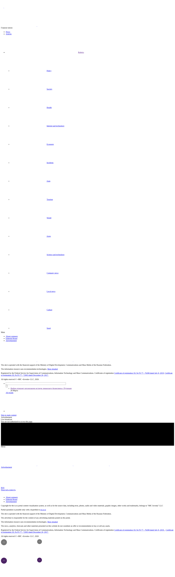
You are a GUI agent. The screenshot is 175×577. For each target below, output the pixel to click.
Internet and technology (55, 126)
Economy (50, 144)
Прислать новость (8, 490)
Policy (49, 71)
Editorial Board (11, 338)
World (49, 218)
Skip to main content (8, 415)
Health (49, 108)
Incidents (50, 163)
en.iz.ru (43, 510)
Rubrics (81, 52)
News (8, 32)
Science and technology (56, 255)
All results (9, 393)
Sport (49, 328)
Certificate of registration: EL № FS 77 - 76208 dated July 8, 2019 (139, 373)
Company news (52, 273)
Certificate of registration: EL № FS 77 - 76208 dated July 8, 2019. (139, 530)
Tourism (50, 199)
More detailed (52, 369)
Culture (49, 310)
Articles (9, 34)
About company (12, 336)
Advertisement (11, 341)
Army (49, 236)
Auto (48, 181)
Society (49, 89)
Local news (51, 291)
